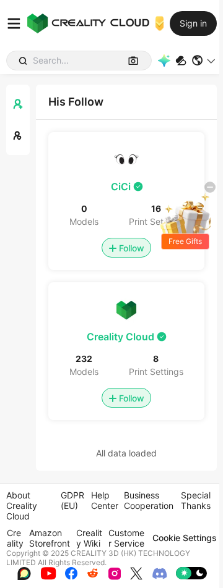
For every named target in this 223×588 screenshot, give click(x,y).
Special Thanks (196, 500)
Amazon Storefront (49, 537)
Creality (15, 537)
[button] (204, 60)
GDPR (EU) (72, 500)
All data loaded (126, 453)
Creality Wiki (89, 537)
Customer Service (126, 537)
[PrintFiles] (180, 61)
